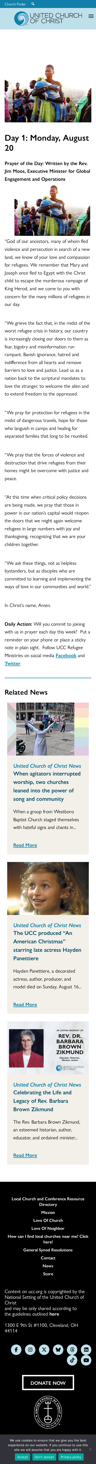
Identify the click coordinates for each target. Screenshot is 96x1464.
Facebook (66, 655)
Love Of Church (48, 1220)
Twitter (13, 662)
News (48, 1265)
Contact (48, 1258)
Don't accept (44, 1457)
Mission (48, 1212)
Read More (25, 844)
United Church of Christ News (47, 765)
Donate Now (48, 1382)
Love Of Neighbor (48, 1228)
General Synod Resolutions (48, 1250)
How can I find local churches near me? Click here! (48, 1239)
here (54, 1313)
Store (48, 1273)
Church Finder (15, 4)
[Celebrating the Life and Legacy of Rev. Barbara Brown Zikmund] (48, 1047)
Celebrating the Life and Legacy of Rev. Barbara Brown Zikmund (42, 1100)
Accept (22, 1457)
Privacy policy (71, 1457)
